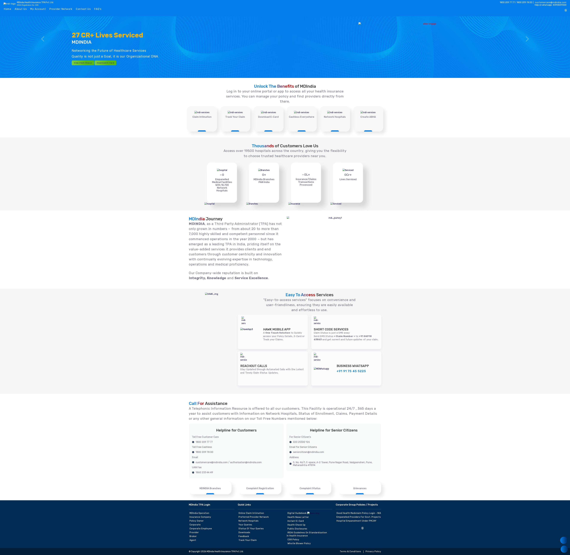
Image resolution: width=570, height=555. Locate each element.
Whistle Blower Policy (299, 543)
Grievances (359, 488)
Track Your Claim (235, 116)
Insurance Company (200, 517)
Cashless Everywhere (301, 116)
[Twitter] (551, 9)
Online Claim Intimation (251, 513)
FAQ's (98, 9)
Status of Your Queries (251, 528)
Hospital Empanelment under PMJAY (356, 521)
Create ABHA (368, 116)
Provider (194, 532)
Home (7, 9)
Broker (193, 536)
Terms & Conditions (350, 551)
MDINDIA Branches (210, 488)
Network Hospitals (335, 116)
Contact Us (83, 9)
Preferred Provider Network (254, 517)
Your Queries (245, 524)
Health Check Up (296, 525)
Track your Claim (248, 540)
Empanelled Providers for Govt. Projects (359, 517)
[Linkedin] (556, 9)
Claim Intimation (202, 116)
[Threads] (565, 10)
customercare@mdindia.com (550, 2)
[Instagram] (541, 9)
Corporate (195, 524)
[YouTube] (561, 9)
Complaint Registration (260, 488)
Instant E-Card (296, 521)
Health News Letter (298, 517)
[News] (563, 540)
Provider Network (60, 9)
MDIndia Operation (199, 513)
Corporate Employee (201, 528)
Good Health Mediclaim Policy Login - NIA (359, 513)
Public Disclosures (297, 529)
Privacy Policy (373, 551)
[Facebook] (546, 9)
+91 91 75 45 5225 (351, 371)
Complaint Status (310, 488)
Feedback (244, 536)
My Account (38, 9)
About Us (21, 9)
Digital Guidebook (297, 513)
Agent (193, 540)
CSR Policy (293, 539)
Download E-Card (105, 63)
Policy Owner (197, 521)
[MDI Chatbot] (564, 549)
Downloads (244, 532)
